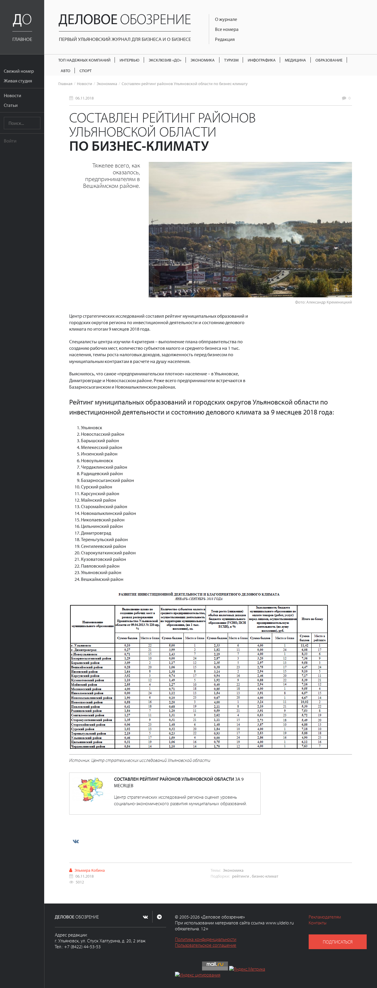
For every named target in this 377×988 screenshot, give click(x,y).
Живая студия (18, 81)
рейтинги (240, 876)
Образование (329, 60)
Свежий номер (19, 71)
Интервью (129, 60)
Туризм (231, 60)
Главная (65, 83)
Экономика (203, 60)
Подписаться (338, 942)
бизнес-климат (265, 876)
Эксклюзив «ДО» (165, 60)
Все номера (227, 29)
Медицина (295, 60)
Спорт (86, 70)
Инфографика (262, 60)
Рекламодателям (325, 917)
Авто (65, 70)
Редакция (225, 39)
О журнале (226, 19)
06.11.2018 (84, 98)
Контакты (318, 923)
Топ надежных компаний (84, 60)
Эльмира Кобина (90, 870)
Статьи (11, 105)
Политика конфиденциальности (205, 939)
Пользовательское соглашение (205, 945)
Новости (12, 95)
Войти (10, 141)
